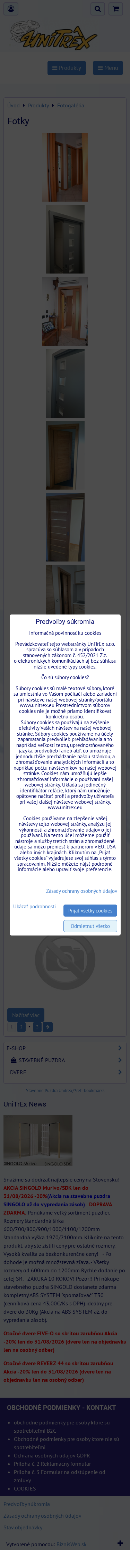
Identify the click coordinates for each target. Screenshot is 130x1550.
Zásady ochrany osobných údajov (81, 891)
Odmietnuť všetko (90, 926)
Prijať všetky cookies (90, 910)
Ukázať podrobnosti (34, 907)
